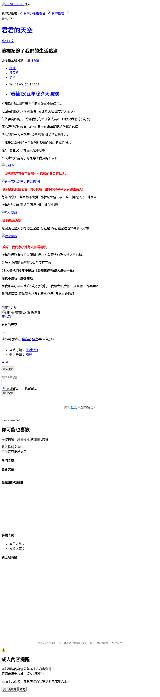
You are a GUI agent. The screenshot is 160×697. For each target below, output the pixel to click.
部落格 (14, 73)
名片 (12, 77)
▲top (5, 361)
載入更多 (8, 369)
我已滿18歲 (9, 689)
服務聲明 (117, 642)
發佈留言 (8, 393)
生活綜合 (33, 60)
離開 (22, 689)
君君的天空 (17, 30)
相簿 (12, 68)
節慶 (29, 354)
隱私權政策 (102, 642)
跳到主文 (8, 41)
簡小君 (6, 317)
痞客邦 (26, 339)
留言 (35, 339)
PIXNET (50, 642)
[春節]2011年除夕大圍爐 (34, 94)
